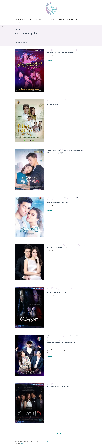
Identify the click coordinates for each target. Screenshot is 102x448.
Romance (74, 50)
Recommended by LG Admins (63, 338)
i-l (24, 26)
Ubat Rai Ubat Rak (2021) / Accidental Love (59, 153)
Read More (49, 60)
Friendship (66, 335)
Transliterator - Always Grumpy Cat (75, 150)
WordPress (22, 443)
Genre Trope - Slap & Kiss (58, 245)
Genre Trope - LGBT (74, 335)
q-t (35, 26)
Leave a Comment (53, 55)
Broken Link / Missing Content (74, 19)
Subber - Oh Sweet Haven (53, 290)
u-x (41, 26)
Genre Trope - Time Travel (59, 100)
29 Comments (52, 107)
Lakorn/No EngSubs (66, 50)
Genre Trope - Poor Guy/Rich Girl (59, 197)
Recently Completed (40, 19)
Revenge (76, 245)
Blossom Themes (47, 441)
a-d (13, 26)
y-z (46, 26)
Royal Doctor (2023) (53, 105)
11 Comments (52, 250)
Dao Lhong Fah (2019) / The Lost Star (58, 202)
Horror (54, 288)
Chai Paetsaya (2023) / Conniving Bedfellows (60, 52)
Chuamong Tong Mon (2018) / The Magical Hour (61, 342)
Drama (49, 50)
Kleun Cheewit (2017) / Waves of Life (58, 248)
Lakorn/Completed (56, 50)
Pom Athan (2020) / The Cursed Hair (57, 293)
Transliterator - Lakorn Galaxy (54, 102)
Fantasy (60, 335)
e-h (19, 26)
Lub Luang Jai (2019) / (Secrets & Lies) (58, 386)
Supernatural (62, 290)
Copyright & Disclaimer (57, 434)
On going (30, 19)
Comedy (49, 100)
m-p (30, 26)
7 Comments (52, 155)
